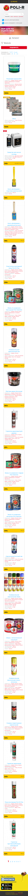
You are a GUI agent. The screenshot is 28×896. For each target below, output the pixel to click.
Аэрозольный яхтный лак (14, 556)
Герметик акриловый (14, 763)
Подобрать (14, 47)
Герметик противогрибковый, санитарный (14, 844)
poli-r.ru (16, 892)
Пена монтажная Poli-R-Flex (14, 802)
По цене (15, 52)
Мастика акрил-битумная (14, 391)
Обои (14, 118)
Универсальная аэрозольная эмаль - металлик (14, 680)
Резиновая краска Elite (14, 78)
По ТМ (11, 52)
